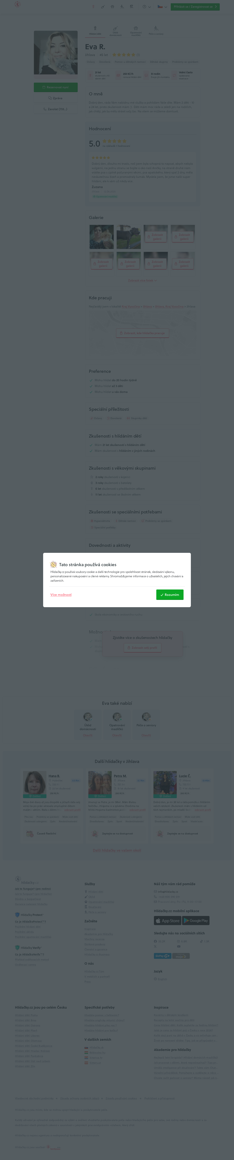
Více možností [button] (60, 594)
